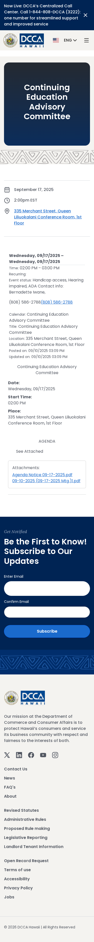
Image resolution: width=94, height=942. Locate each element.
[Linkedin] (19, 755)
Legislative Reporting (25, 837)
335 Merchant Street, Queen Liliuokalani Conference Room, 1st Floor (48, 217)
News (9, 778)
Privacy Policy (18, 888)
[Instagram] (55, 755)
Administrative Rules (25, 819)
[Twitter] (7, 755)
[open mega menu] (86, 40)
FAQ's (10, 787)
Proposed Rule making (27, 828)
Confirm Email (16, 601)
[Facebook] (31, 755)
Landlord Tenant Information (33, 847)
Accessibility (17, 879)
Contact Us (15, 769)
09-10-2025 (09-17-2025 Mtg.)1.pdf (46, 481)
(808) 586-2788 (57, 302)
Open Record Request (26, 861)
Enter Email (13, 576)
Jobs (9, 897)
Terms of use (17, 870)
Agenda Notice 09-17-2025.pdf (42, 475)
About (10, 796)
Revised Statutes (21, 810)
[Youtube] (43, 755)
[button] (65, 40)
